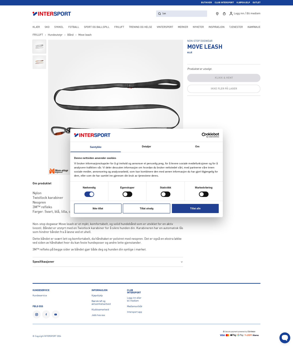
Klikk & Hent (224, 78)
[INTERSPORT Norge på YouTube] (56, 314)
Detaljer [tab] (146, 146)
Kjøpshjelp (97, 295)
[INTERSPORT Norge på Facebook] (46, 314)
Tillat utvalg (146, 208)
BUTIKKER (206, 3)
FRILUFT (119, 27)
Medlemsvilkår (134, 306)
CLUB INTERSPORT (224, 3)
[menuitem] (236, 27)
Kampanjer (255, 27)
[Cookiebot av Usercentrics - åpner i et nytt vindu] (204, 135)
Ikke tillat (98, 208)
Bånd (70, 35)
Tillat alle (195, 208)
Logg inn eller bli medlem (134, 299)
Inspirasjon (216, 27)
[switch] (127, 194)
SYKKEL (59, 27)
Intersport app (134, 312)
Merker (183, 27)
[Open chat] (284, 337)
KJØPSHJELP (243, 3)
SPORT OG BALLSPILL (97, 27)
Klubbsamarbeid (100, 309)
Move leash (85, 35)
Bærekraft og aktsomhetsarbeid (101, 302)
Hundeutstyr (55, 35)
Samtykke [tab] (96, 146)
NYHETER (198, 27)
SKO (47, 27)
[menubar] (146, 27)
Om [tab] (197, 146)
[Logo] (54, 14)
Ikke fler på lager (224, 88)
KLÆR (36, 27)
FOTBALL (73, 27)
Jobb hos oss (98, 315)
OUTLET (256, 3)
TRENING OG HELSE (140, 27)
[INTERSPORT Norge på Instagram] (37, 314)
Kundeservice (40, 295)
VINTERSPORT (165, 27)
